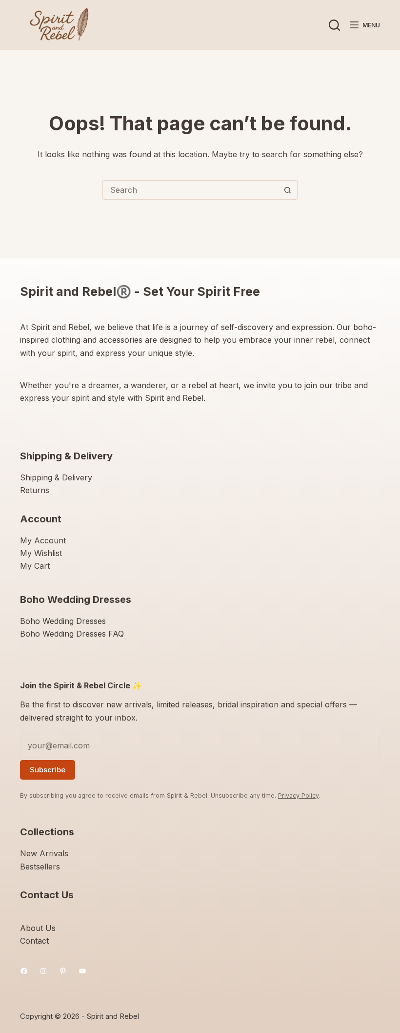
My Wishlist (41, 553)
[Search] (334, 25)
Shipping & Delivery (56, 477)
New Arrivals (44, 853)
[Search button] (287, 190)
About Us (38, 928)
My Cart (35, 566)
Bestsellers (40, 866)
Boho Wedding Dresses (63, 621)
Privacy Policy (298, 795)
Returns (34, 490)
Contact (34, 941)
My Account (43, 540)
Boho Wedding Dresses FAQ (72, 634)
